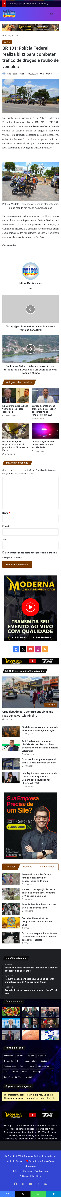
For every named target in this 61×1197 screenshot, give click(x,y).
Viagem (29, 1077)
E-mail (6, 526)
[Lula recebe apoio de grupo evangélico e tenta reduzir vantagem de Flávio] (11, 1023)
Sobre (24, 1071)
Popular (11, 866)
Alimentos (8, 1055)
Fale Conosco (41, 1171)
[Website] (30, 289)
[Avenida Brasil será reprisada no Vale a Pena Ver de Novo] (11, 909)
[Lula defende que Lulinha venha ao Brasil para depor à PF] (15, 395)
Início (7, 35)
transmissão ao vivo (12, 1077)
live (5, 1071)
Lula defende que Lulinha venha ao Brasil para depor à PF (15, 409)
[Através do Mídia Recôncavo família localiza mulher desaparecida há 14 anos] (11, 879)
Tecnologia (36, 1071)
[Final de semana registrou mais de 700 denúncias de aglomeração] (11, 731)
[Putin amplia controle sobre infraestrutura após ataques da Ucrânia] (50, 1023)
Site (4, 539)
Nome (6, 513)
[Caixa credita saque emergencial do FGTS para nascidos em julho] (11, 764)
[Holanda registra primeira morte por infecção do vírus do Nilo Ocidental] (31, 1035)
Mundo (15, 1071)
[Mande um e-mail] (23, 74)
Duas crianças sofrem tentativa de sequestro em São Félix (43, 444)
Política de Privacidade (30, 1176)
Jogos (31, 1066)
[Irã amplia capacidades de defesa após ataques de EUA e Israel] (11, 1035)
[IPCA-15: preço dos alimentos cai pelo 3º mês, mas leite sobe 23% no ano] (11, 1011)
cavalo (31, 1055)
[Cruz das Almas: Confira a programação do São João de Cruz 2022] (11, 922)
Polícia (15, 35)
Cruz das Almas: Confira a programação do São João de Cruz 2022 (40, 921)
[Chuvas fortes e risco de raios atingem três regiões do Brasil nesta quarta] (50, 1035)
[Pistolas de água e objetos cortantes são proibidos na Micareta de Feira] (15, 431)
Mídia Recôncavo (14, 74)
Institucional (26, 1171)
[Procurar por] (51, 14)
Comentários (47, 866)
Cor (18, 1061)
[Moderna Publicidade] (30, 27)
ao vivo (20, 1055)
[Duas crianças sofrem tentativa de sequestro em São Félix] (45, 431)
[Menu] (57, 14)
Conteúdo (8, 1061)
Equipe (44, 1061)
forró (22, 1066)
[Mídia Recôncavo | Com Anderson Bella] (9, 13)
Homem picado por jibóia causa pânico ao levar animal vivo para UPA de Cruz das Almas (38, 892)
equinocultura (31, 1061)
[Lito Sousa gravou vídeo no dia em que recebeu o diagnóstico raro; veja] (50, 1012)
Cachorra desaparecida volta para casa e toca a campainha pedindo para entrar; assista (39, 936)
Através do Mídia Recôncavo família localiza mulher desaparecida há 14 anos (36, 877)
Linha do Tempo (45, 1066)
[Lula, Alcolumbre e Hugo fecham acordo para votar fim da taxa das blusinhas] (31, 1012)
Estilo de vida (10, 1066)
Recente (27, 866)
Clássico (42, 1055)
